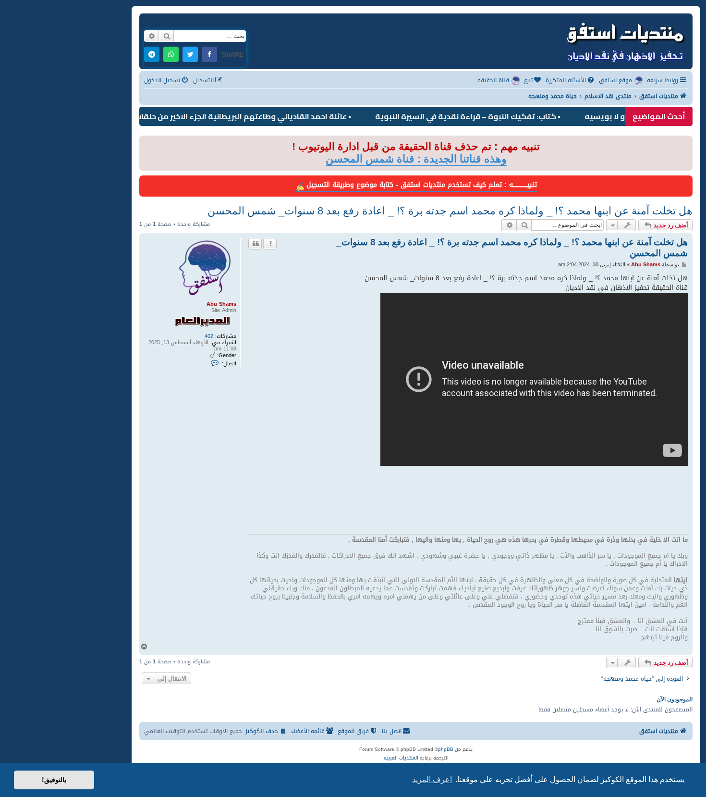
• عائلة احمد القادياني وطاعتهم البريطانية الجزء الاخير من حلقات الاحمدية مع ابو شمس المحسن (211, 116)
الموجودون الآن (675, 699)
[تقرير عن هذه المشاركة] (270, 243)
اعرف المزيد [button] (432, 779)
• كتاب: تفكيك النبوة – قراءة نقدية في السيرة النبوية (491, 116)
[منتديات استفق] (625, 40)
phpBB (445, 749)
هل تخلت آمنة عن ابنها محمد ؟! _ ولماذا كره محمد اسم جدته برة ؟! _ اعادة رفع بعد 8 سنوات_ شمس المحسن (450, 211)
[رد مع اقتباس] (255, 243)
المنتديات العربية (401, 758)
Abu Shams (221, 304)
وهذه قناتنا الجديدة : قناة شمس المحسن (416, 159)
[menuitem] (571, 80)
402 (209, 336)
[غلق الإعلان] (146, 143)
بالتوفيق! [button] (54, 780)
